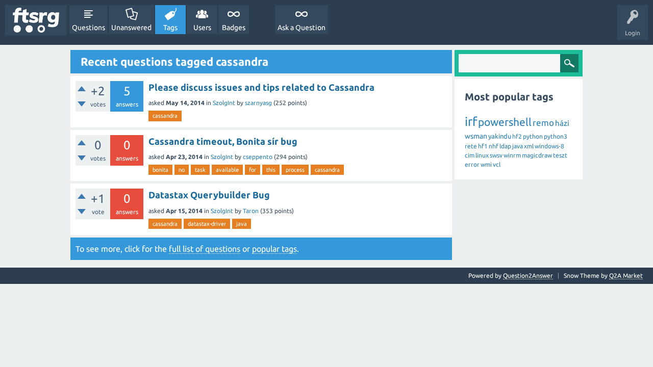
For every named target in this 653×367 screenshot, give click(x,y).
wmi (486, 164)
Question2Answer (528, 275)
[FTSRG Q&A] (36, 20)
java (241, 224)
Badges (233, 27)
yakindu (499, 136)
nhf (493, 146)
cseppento (257, 156)
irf (471, 121)
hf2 (517, 136)
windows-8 (549, 146)
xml (529, 146)
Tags (170, 27)
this (270, 170)
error (472, 164)
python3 (555, 136)
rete (471, 146)
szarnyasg (258, 102)
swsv (496, 155)
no (182, 170)
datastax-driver (207, 224)
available (227, 170)
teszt (560, 155)
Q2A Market (626, 275)
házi (562, 123)
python (533, 136)
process (295, 170)
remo (543, 122)
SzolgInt (224, 102)
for (252, 170)
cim (469, 155)
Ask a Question (301, 27)
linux (482, 155)
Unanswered (131, 27)
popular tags (274, 248)
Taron (251, 210)
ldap (505, 146)
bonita (160, 170)
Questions (88, 27)
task (200, 170)
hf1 (483, 146)
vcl (496, 164)
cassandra (165, 116)
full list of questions (204, 248)
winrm (512, 155)
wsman (476, 136)
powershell (505, 122)
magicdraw (537, 155)
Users (202, 27)
